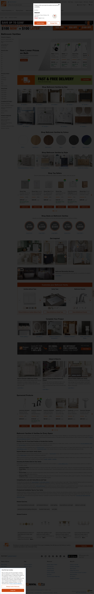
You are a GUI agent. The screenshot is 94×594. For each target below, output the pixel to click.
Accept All (13, 590)
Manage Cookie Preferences (12, 586)
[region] (13, 581)
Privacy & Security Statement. (16, 583)
